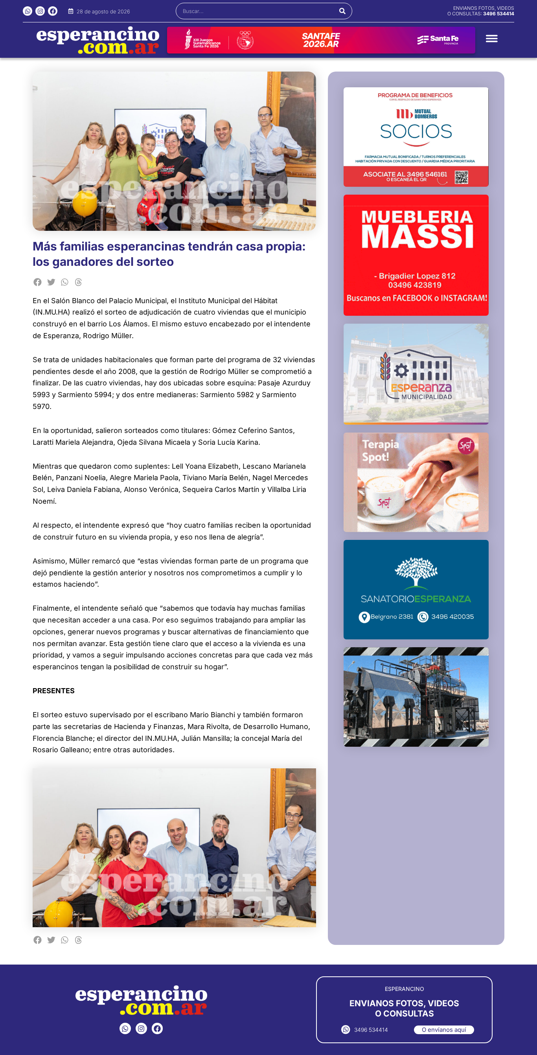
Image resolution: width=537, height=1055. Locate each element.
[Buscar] (342, 11)
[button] (37, 282)
